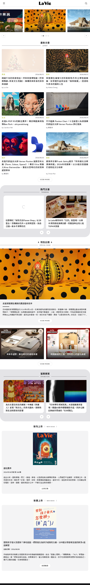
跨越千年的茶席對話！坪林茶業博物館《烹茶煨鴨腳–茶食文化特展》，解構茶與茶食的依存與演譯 (23, 81)
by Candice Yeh (7, 128)
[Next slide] (86, 36)
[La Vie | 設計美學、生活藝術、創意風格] (45, 3)
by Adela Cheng (51, 87)
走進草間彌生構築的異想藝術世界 (17, 303)
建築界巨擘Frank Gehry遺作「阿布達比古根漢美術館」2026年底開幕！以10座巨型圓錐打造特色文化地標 (67, 164)
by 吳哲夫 (49, 128)
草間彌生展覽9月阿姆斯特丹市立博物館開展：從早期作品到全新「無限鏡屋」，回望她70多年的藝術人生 (67, 81)
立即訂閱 (45, 489)
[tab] (41, 35)
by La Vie (5, 87)
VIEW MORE (45, 180)
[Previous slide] (4, 36)
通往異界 (7, 468)
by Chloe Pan (51, 174)
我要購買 (45, 566)
